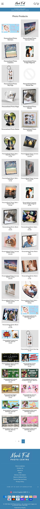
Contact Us (20, 468)
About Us (20, 470)
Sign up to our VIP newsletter (19, 486)
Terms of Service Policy (20, 479)
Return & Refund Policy (20, 477)
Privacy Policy (20, 481)
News (19, 472)
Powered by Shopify (20, 507)
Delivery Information (20, 475)
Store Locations (20, 466)
